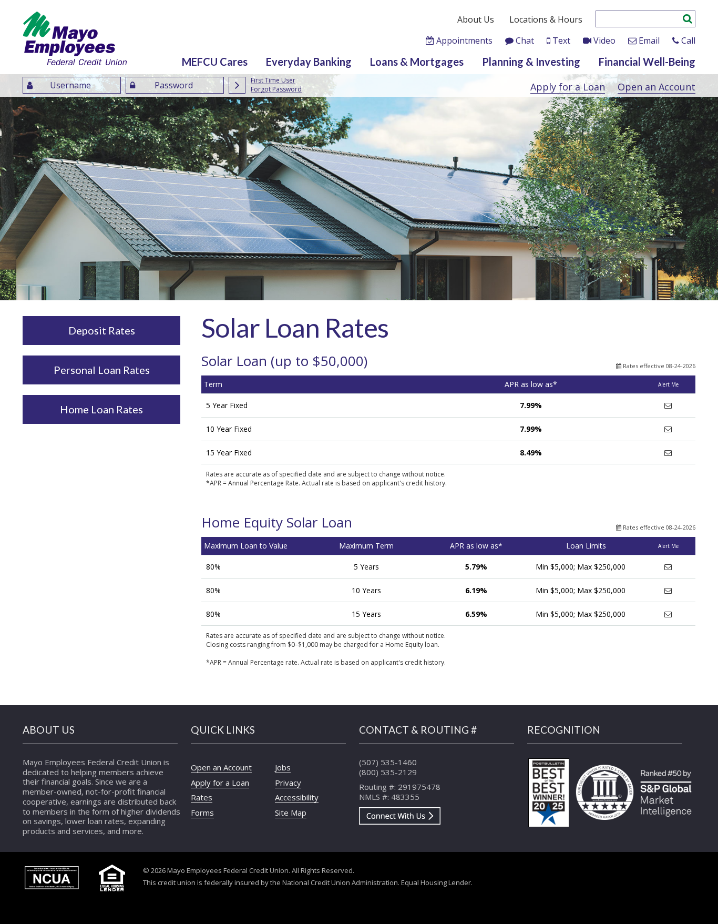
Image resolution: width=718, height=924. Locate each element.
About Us (475, 19)
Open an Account (656, 86)
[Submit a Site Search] (687, 17)
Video (604, 40)
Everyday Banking (309, 61)
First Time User (273, 80)
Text (561, 40)
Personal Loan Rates (102, 369)
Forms (202, 812)
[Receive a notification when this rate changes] (668, 405)
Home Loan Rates (101, 409)
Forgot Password (276, 89)
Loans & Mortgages (417, 61)
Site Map (290, 812)
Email (649, 40)
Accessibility (297, 797)
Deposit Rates (101, 330)
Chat (525, 40)
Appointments (464, 40)
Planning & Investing (531, 61)
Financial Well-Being (647, 61)
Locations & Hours (545, 19)
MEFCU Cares (215, 61)
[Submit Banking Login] (237, 85)
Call (688, 40)
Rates (201, 797)
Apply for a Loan (567, 86)
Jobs (283, 767)
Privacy (288, 782)
